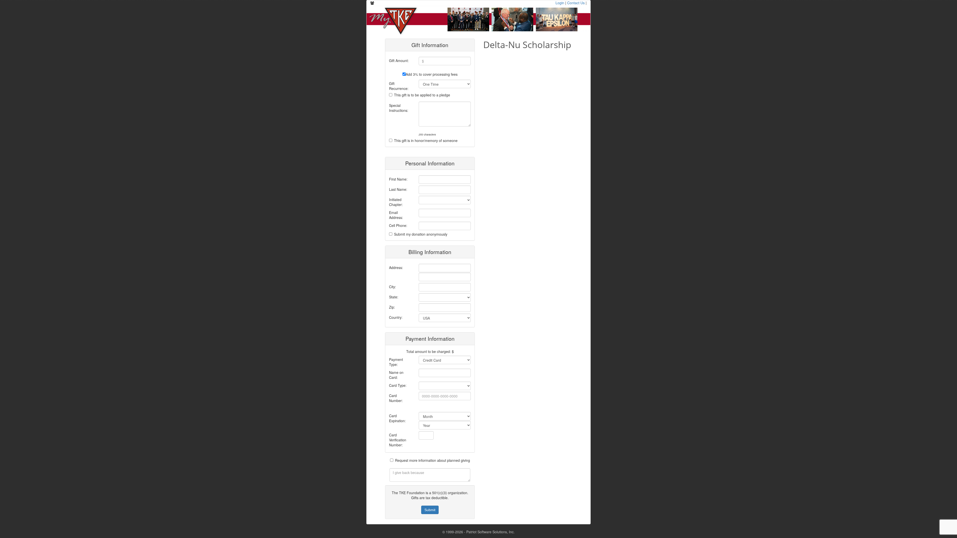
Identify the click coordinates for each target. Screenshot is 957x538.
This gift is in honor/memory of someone (426, 140)
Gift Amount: (399, 60)
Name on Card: (396, 375)
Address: (396, 267)
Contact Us (576, 2)
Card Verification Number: (397, 439)
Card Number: (396, 398)
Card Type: (397, 385)
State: (393, 296)
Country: (395, 317)
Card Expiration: (397, 418)
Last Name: (398, 189)
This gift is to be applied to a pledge (422, 94)
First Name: (398, 179)
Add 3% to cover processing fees (432, 74)
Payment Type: (396, 362)
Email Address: (396, 215)
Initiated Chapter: (396, 202)
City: (392, 286)
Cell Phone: (398, 225)
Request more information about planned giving (432, 460)
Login (560, 2)
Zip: (392, 307)
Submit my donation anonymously (420, 234)
